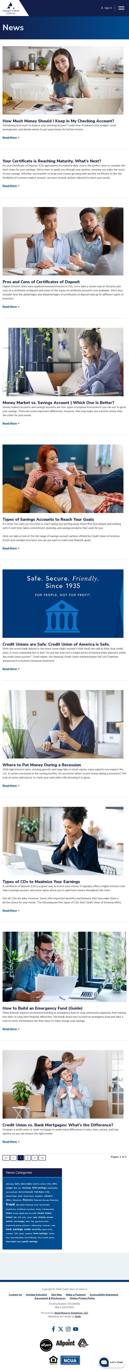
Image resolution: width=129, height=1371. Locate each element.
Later (29, 1217)
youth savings (30, 1241)
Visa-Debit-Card (13, 1241)
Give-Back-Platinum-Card (27, 1205)
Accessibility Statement (104, 1294)
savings (18, 1229)
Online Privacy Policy (82, 1298)
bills (49, 1184)
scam (27, 1229)
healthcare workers (26, 1209)
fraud (10, 1204)
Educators (17, 1200)
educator (39, 1196)
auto (17, 1183)
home (9, 1213)
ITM (19, 1217)
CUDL (47, 1192)
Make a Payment (76, 1294)
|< (6, 1158)
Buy (15, 1188)
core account (11, 1192)
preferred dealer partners (18, 1225)
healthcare (11, 1209)
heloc (38, 1209)
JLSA (78, 1316)
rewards (46, 1225)
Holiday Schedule (36, 1294)
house (9, 1217)
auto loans (26, 1183)
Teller (51, 1233)
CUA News (39, 1192)
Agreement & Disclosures (50, 1298)
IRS (15, 1217)
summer (9, 1233)
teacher (28, 1233)
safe (53, 1225)
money (42, 1217)
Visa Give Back (17, 1238)
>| (42, 1158)
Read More (10, 137)
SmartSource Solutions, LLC (71, 1313)
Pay (32, 1221)
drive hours (29, 1196)
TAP (16, 1233)
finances (28, 1200)
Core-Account (25, 1192)
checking (26, 1187)
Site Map (56, 1294)
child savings (39, 1187)
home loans (45, 1213)
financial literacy (41, 1200)
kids (24, 1217)
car (19, 1188)
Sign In (108, 8)
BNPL (54, 1184)
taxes (21, 1233)
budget (9, 1188)
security (36, 1229)
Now (28, 1221)
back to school (39, 1184)
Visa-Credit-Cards (46, 1238)
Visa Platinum (31, 1238)
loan (35, 1217)
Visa (8, 1238)
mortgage (19, 1221)
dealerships (11, 1196)
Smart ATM (47, 1229)
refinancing (36, 1225)
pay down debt (42, 1221)
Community (52, 1188)
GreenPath (44, 1205)
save (9, 1229)
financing (54, 1200)
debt (20, 1196)
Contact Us (15, 1294)
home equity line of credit (24, 1213)
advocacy (10, 1184)
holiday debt (48, 1209)
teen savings (40, 1233)
